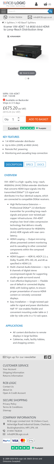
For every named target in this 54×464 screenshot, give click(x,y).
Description (14, 164)
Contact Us (8, 386)
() (49, 4)
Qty (6, 119)
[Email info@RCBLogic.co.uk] (30, 17)
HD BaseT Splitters (27, 22)
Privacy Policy (9, 403)
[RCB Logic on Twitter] (49, 357)
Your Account (9, 369)
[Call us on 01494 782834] (5, 17)
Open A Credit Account (14, 392)
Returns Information (13, 375)
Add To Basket (38, 119)
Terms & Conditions (13, 406)
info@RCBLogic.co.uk (42, 17)
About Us (7, 389)
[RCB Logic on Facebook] (45, 357)
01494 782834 (15, 17)
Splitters (11, 22)
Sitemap (7, 410)
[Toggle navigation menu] (3, 11)
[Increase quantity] (18, 117)
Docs (40, 164)
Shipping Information (13, 372)
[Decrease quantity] (18, 120)
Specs (29, 164)
